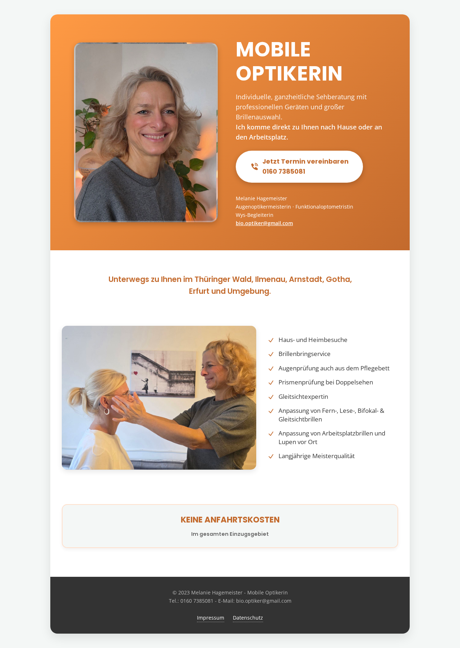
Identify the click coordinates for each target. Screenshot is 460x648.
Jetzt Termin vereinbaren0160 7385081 (305, 166)
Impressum (210, 617)
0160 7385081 (196, 600)
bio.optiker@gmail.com (264, 223)
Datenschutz (248, 617)
